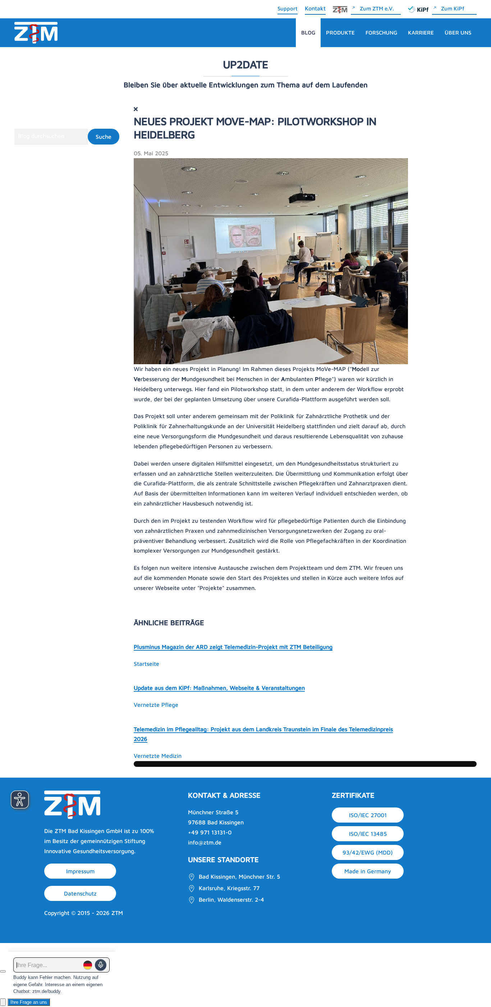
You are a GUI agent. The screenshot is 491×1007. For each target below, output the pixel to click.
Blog (308, 32)
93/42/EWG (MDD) (368, 852)
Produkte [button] (340, 32)
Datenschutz (80, 893)
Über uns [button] (458, 32)
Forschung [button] (381, 32)
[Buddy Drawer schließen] (3, 971)
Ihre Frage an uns (28, 1002)
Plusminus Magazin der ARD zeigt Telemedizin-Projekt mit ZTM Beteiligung (233, 647)
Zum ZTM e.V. (377, 8)
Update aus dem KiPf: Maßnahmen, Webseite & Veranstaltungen (219, 688)
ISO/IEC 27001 (368, 815)
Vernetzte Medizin (158, 755)
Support (287, 8)
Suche (103, 136)
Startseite (146, 663)
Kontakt (315, 8)
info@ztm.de (204, 842)
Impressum (80, 871)
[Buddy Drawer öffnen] (3, 1002)
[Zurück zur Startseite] (36, 32)
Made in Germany (367, 871)
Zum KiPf (452, 8)
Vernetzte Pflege (156, 704)
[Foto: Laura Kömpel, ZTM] (271, 260)
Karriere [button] (421, 32)
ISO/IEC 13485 (368, 833)
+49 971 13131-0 (209, 832)
